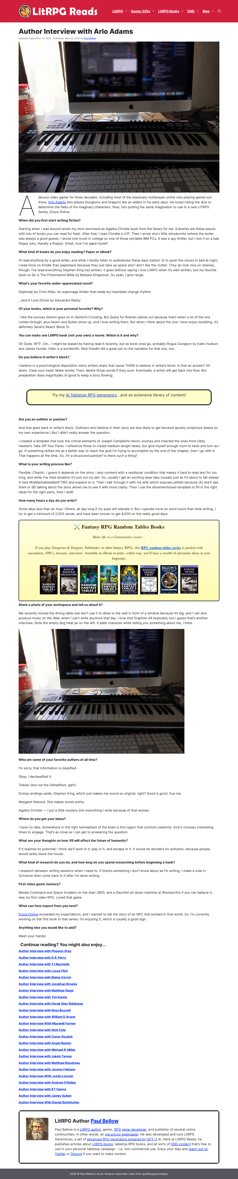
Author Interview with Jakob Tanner (45, 1056)
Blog (206, 11)
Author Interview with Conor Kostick (46, 1037)
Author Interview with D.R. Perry (42, 958)
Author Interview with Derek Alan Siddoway (51, 1004)
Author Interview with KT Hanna (42, 1089)
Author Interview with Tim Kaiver (43, 997)
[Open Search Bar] (219, 11)
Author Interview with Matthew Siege (46, 990)
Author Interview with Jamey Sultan (45, 1096)
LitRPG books (102, 1144)
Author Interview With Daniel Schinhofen (49, 1102)
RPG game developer (130, 1129)
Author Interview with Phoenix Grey (45, 951)
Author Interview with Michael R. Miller (47, 1050)
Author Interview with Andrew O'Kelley (47, 1082)
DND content (181, 1144)
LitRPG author (90, 1129)
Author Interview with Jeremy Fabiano (47, 1069)
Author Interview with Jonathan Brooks (48, 984)
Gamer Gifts (140, 11)
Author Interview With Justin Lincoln (46, 1076)
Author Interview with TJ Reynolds (44, 964)
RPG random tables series (161, 547)
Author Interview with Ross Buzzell (45, 1010)
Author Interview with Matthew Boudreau (49, 1063)
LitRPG (117, 11)
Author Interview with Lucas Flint (43, 971)
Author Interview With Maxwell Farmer (47, 1023)
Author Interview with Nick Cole (42, 1030)
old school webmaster (121, 1134)
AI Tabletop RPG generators (91, 395)
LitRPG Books (168, 11)
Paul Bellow (105, 1121)
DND (191, 11)
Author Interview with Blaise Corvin (45, 977)
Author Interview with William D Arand (47, 1017)
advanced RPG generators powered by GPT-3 (122, 1139)
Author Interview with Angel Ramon (45, 1043)
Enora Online (28, 914)
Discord (76, 1154)
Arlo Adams (57, 202)
